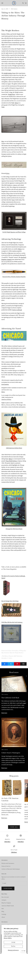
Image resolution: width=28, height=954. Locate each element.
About (3, 917)
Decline (13, 946)
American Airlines (6, 399)
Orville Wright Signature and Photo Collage (14, 232)
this (10, 253)
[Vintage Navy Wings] (11, 610)
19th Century (14, 8)
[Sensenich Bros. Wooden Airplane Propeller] (14, 271)
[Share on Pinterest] (17, 664)
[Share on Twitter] (11, 664)
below (7, 173)
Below (16, 103)
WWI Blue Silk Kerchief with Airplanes (11, 622)
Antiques (3, 900)
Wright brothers (8, 73)
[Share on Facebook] (4, 664)
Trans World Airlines (11, 461)
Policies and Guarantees (7, 863)
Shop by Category (6, 903)
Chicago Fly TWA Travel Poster (14, 529)
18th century (4, 749)
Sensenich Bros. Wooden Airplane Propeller (14, 276)
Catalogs (3, 914)
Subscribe (8, 888)
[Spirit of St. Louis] (6, 587)
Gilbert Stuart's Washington (10, 753)
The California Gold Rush (10, 697)
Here (2, 141)
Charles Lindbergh (17, 310)
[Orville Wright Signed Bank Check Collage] (14, 124)
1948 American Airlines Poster (14, 448)
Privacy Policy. (8, 938)
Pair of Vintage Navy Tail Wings (10, 601)
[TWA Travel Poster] (14, 507)
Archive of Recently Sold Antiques (10, 869)
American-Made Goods (7, 905)
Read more (4, 713)
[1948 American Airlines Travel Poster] (14, 429)
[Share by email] (23, 664)
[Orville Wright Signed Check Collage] (14, 165)
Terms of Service (5, 866)
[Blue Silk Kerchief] (11, 633)
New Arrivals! (5, 897)
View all (14, 827)
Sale (2, 908)
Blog (2, 911)
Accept (13, 942)
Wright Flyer (11, 94)
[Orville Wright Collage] (14, 221)
